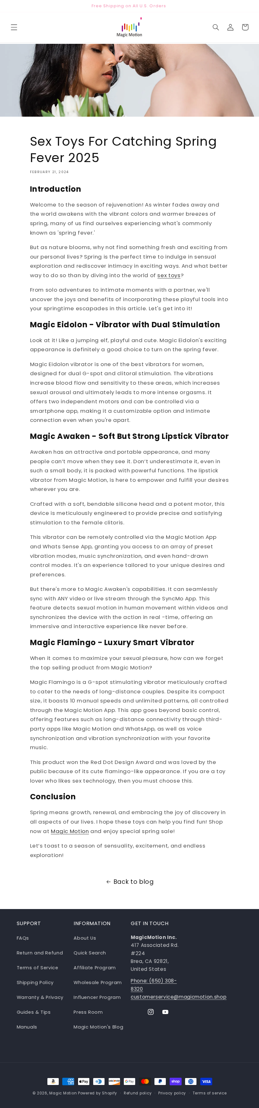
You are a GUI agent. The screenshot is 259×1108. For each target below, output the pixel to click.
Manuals (27, 1027)
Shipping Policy (35, 982)
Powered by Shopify (97, 1093)
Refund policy (138, 1093)
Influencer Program (97, 997)
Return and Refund (40, 953)
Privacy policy (172, 1093)
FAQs (23, 938)
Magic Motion (70, 831)
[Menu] (14, 27)
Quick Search (90, 953)
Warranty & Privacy (40, 997)
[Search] (215, 27)
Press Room (88, 1012)
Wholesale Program (98, 982)
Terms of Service (37, 968)
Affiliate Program (95, 968)
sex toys (168, 275)
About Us (85, 938)
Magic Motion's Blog (98, 1027)
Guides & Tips (34, 1012)
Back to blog (134, 882)
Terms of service (210, 1093)
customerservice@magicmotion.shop (178, 997)
